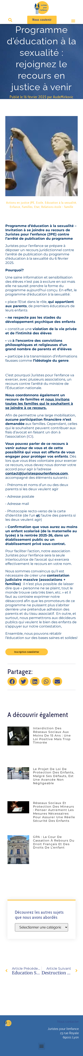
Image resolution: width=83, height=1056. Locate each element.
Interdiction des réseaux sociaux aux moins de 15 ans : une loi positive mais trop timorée (52, 735)
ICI (30, 436)
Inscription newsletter (26, 651)
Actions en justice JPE (20, 202)
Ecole (39, 202)
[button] (73, 21)
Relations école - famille (57, 207)
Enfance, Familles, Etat (25, 207)
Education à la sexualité (60, 202)
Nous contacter (68, 1021)
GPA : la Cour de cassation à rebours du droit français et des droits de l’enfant (53, 842)
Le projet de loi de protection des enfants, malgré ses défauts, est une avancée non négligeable (53, 776)
